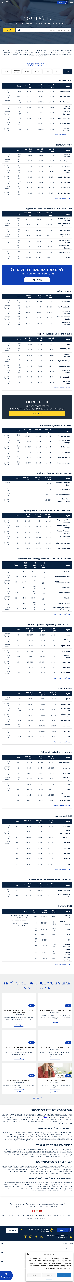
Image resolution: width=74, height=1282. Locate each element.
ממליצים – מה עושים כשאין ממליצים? (18, 1080)
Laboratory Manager (63, 543)
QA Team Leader (64, 307)
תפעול (27, 72)
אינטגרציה (66, 667)
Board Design (65, 188)
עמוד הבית (69, 47)
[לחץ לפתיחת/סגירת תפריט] (71, 2)
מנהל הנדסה (66, 662)
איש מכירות (66, 768)
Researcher (66, 571)
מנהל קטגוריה (65, 773)
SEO (68, 789)
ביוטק (47, 72)
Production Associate (62, 577)
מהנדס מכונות (65, 651)
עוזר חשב (67, 731)
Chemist (67, 598)
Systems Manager (63, 463)
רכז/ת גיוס (66, 837)
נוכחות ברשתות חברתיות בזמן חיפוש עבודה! (55, 1047)
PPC (69, 784)
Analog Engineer (64, 177)
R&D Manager (65, 587)
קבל (64, 1275)
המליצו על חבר (37, 413)
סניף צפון (46, 1231)
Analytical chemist (63, 593)
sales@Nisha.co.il (62, 1238)
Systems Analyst (64, 361)
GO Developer (65, 124)
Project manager (64, 436)
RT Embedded (65, 91)
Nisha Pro (12, 1230)
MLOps (68, 257)
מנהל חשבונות (65, 704)
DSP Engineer (65, 182)
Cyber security (65, 377)
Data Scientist (65, 230)
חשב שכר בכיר (65, 726)
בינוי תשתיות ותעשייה (16, 72)
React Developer (64, 118)
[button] (28, 1254)
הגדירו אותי (37, 279)
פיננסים (37, 72)
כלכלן (68, 699)
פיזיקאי (67, 635)
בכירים (6, 72)
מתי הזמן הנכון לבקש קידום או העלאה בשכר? (19, 1047)
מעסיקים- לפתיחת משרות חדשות (57, 1235)
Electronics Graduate (62, 495)
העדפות (34, 1275)
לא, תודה (49, 1275)
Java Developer (64, 96)
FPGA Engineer (65, 161)
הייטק (57, 72)
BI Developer (65, 447)
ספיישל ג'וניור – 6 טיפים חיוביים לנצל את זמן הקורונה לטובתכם (18, 1011)
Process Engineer (64, 603)
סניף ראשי (45, 1229)
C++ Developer (65, 102)
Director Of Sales (64, 763)
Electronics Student (63, 489)
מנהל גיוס (67, 843)
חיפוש (8, 29)
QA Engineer (65, 302)
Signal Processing (64, 252)
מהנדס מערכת (65, 673)
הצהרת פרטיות (49, 1279)
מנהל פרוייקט (65, 646)
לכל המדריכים (37, 1098)
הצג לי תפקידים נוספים (62, 134)
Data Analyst (65, 452)
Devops (67, 344)
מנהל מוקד (66, 826)
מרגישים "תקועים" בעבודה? (55, 1080)
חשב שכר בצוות (65, 720)
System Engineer (64, 193)
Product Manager (64, 366)
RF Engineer (66, 166)
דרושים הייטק (44, 1118)
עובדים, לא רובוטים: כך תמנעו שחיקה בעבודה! (55, 1010)
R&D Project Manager (62, 582)
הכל (67, 72)
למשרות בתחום (7, 91)
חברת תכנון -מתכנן (64, 890)
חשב (68, 737)
